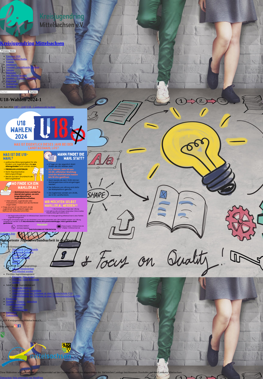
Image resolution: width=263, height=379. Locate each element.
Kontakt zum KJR (21, 257)
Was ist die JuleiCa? (21, 288)
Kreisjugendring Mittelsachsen (32, 43)
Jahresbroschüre (20, 309)
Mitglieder (11, 72)
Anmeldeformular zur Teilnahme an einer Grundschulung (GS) (42, 293)
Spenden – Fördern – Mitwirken (21, 78)
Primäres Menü (8, 51)
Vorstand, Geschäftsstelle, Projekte (22, 67)
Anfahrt (16, 263)
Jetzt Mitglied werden (16, 75)
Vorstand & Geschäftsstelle (25, 249)
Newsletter (17, 307)
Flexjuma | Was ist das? (23, 277)
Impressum (11, 64)
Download (11, 81)
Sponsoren (11, 86)
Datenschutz (12, 83)
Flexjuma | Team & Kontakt (25, 279)
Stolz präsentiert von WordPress (27, 377)
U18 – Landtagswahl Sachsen (41, 107)
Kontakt (10, 61)
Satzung (10, 70)
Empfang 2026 (13, 56)
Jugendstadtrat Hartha (16, 59)
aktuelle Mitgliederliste (23, 268)
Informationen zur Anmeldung (26, 290)
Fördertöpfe (11, 299)
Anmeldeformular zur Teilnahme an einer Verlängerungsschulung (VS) (46, 296)
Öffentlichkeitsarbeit (16, 304)
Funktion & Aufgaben (22, 252)
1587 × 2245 (20, 107)
